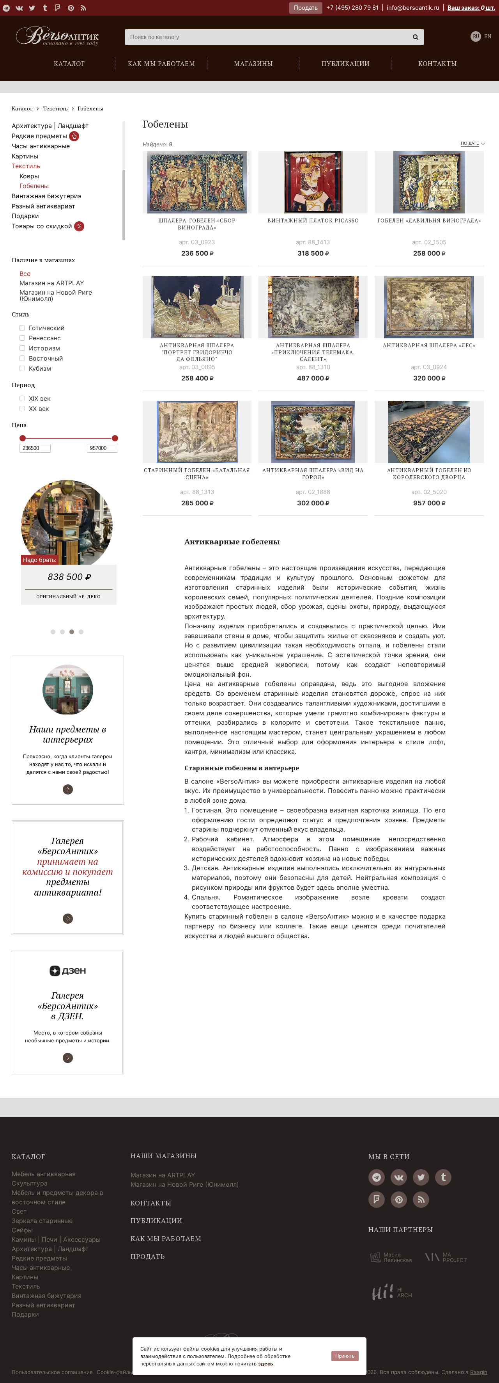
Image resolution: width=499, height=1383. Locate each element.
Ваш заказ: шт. (471, 7)
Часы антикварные (41, 146)
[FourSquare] (57, 8)
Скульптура (30, 1183)
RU (476, 36)
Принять (345, 1356)
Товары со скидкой (46, 226)
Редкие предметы (40, 136)
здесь (265, 1364)
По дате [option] (470, 143)
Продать (306, 7)
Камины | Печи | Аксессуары (56, 1239)
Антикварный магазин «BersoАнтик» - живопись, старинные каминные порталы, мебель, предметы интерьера (60, 37)
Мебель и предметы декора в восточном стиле (57, 1197)
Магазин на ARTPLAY (51, 283)
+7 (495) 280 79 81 (352, 7)
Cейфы (22, 1230)
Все (24, 273)
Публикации (156, 1220)
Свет (19, 1211)
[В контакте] (19, 8)
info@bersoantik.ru (413, 7)
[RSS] (83, 8)
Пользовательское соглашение (52, 1372)
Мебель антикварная (44, 1174)
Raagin (478, 1372)
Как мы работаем (166, 1238)
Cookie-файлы (115, 1372)
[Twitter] (32, 8)
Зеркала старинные (42, 1221)
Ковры (29, 176)
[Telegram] (6, 8)
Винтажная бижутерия (46, 196)
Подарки (25, 216)
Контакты (151, 1203)
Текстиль (26, 166)
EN (487, 36)
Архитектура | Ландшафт (50, 126)
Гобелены (34, 186)
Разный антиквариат (43, 206)
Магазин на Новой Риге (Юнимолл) (55, 295)
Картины (25, 156)
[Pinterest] (70, 8)
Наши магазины (164, 1155)
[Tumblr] (45, 8)
